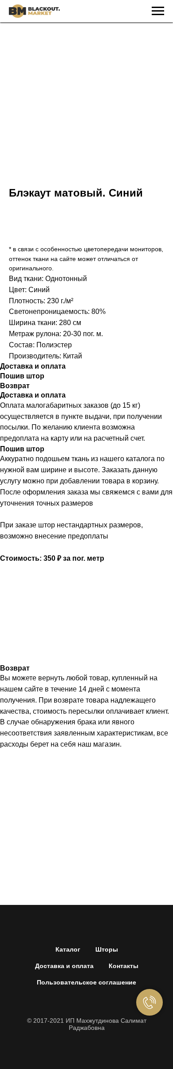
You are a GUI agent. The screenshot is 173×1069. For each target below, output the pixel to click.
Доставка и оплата (64, 965)
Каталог (67, 949)
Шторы (106, 949)
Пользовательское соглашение (86, 982)
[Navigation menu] (158, 11)
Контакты (123, 965)
